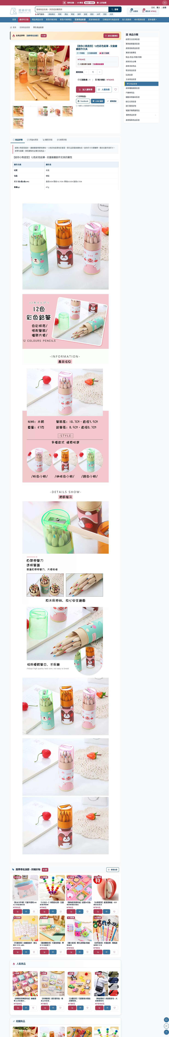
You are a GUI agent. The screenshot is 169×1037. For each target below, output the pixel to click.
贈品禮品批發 (37, 19)
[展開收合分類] (155, 115)
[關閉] (164, 2)
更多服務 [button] (151, 19)
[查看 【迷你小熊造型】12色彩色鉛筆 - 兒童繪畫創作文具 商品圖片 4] (67, 111)
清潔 (104, 14)
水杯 (98, 14)
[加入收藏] (116, 89)
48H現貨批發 (139, 19)
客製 (59, 14)
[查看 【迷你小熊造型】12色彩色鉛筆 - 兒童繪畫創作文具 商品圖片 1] (30, 106)
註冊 (164, 7)
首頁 (14, 19)
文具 (111, 14)
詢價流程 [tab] (63, 139)
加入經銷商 (126, 19)
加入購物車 (87, 89)
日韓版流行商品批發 (111, 19)
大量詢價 (106, 89)
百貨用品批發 (80, 19)
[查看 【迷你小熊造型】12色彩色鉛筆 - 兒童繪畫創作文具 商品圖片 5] (18, 123)
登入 (158, 7)
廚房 (92, 14)
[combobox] (72, 9)
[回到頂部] (166, 1032)
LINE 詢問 (99, 101)
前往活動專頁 (113, 36)
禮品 (66, 14)
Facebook (84, 101)
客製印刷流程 (51, 19)
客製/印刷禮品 (66, 19)
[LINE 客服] (166, 1026)
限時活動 (25, 19)
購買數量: (79, 72)
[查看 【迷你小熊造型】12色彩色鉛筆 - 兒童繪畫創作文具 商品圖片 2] (43, 111)
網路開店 (52, 14)
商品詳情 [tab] (19, 139)
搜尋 (116, 9)
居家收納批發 (94, 19)
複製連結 (113, 101)
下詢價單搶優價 (98, 64)
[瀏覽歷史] (166, 1019)
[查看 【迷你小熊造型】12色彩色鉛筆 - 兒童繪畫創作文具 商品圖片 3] (55, 111)
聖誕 (72, 14)
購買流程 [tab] (48, 139)
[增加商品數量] (99, 72)
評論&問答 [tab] (33, 139)
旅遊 (85, 14)
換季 (79, 14)
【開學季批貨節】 (33, 35)
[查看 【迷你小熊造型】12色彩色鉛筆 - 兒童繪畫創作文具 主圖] (42, 74)
